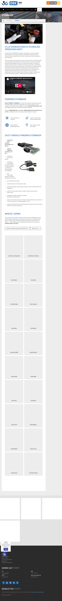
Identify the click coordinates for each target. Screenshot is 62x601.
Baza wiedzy (21, 9)
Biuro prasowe (5, 556)
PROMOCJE (27, 9)
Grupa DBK (8, 9)
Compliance (4, 561)
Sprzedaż (12, 9)
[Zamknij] (10, 540)
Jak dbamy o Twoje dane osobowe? (38, 592)
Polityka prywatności (7, 559)
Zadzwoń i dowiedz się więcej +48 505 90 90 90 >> (17, 228)
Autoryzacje (9, 20)
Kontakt (31, 9)
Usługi (17, 9)
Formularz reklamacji (7, 562)
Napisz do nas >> (35, 228)
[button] (4, 554)
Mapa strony (5, 558)
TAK (6, 549)
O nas (3, 550)
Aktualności (5, 552)
